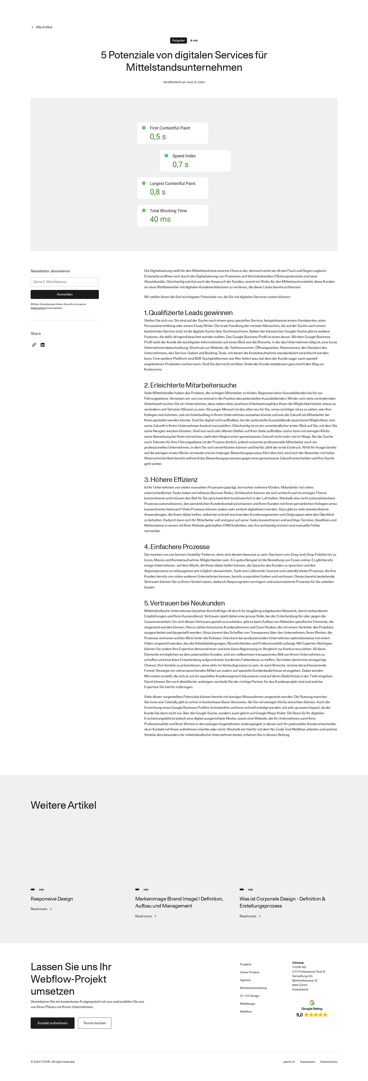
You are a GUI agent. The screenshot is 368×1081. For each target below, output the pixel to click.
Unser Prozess (249, 972)
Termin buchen (94, 1023)
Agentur (245, 980)
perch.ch (289, 1061)
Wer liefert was (246, 359)
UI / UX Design (249, 995)
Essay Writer (203, 326)
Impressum (307, 1061)
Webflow (246, 1011)
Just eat (272, 571)
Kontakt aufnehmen (53, 1023)
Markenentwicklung (253, 988)
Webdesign (247, 1003)
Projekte (245, 964)
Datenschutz (328, 1061)
